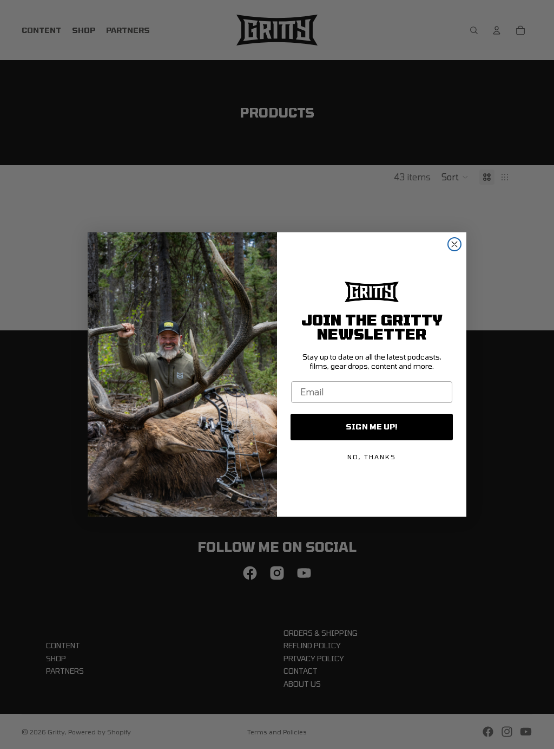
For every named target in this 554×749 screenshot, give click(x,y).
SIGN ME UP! (372, 426)
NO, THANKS (371, 456)
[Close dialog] (454, 244)
